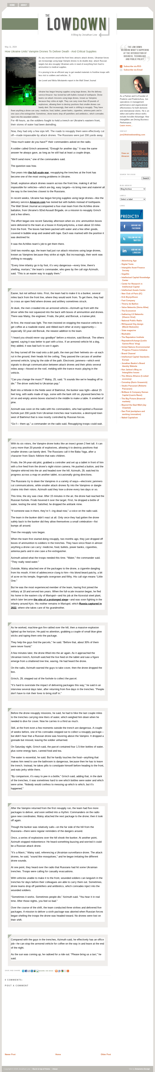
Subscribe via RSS (132, 66)
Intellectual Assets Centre (133, 290)
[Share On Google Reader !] (59, 970)
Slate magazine (129, 330)
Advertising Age (129, 261)
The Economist (129, 311)
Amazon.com (37, 202)
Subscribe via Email (133, 70)
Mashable (126, 334)
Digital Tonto (128, 264)
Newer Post (10, 1054)
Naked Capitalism (130, 417)
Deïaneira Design (142, 1069)
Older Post (106, 1054)
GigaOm (125, 274)
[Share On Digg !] (45, 970)
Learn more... (126, 125)
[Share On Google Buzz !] (35, 970)
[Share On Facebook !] (26, 970)
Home (58, 1054)
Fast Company (128, 300)
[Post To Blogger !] (56, 970)
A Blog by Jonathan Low (84, 35)
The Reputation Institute (133, 337)
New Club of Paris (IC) (132, 293)
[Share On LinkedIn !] (32, 970)
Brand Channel (128, 353)
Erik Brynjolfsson (130, 297)
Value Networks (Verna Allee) (135, 307)
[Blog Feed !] (68, 970)
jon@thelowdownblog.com (132, 135)
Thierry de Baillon (130, 304)
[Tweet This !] (23, 970)
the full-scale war (38, 172)
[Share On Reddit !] (29, 970)
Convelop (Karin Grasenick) (134, 382)
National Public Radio (132, 320)
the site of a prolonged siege (51, 599)
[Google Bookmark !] (62, 970)
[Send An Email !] (65, 970)
